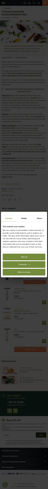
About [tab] (39, 218)
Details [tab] (24, 218)
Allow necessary (24, 272)
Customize (23, 264)
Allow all (24, 257)
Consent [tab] (8, 218)
